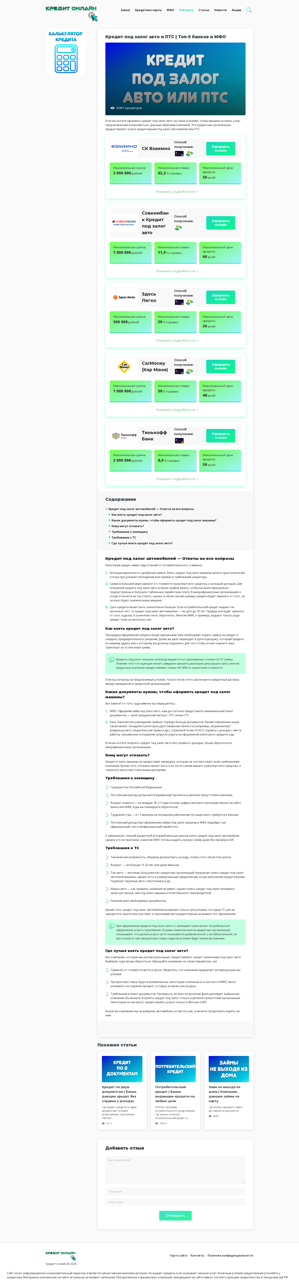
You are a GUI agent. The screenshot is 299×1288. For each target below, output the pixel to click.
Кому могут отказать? (128, 526)
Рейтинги (186, 10)
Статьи (203, 10)
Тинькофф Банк (154, 436)
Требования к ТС (124, 537)
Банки (125, 10)
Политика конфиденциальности (230, 1255)
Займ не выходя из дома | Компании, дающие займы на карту (224, 1094)
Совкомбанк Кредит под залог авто (155, 222)
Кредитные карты (148, 10)
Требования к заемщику (130, 532)
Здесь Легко (149, 297)
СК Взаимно (156, 148)
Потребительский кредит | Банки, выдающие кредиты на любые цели (175, 1094)
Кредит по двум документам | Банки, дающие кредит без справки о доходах (119, 1094)
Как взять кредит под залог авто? (137, 515)
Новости (220, 10)
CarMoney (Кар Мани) (155, 366)
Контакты (197, 1255)
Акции (236, 10)
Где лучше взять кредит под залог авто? (142, 543)
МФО (170, 10)
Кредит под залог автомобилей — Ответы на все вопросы (149, 509)
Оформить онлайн (221, 148)
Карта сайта (178, 1255)
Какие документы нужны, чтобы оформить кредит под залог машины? (164, 520)
